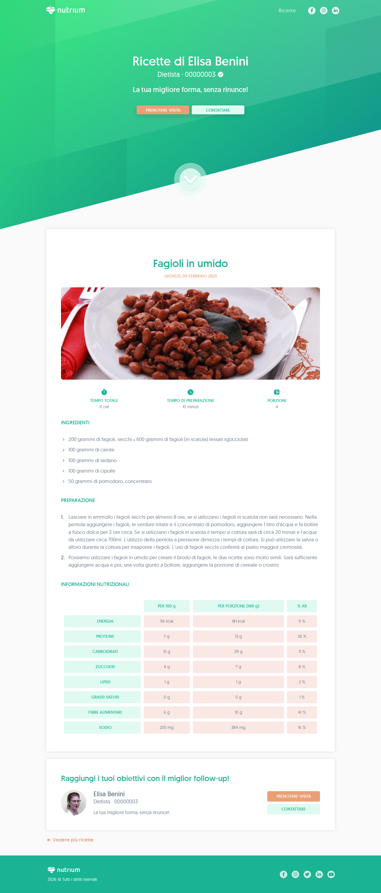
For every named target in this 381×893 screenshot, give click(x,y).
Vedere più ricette (73, 839)
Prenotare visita (163, 110)
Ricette (287, 10)
